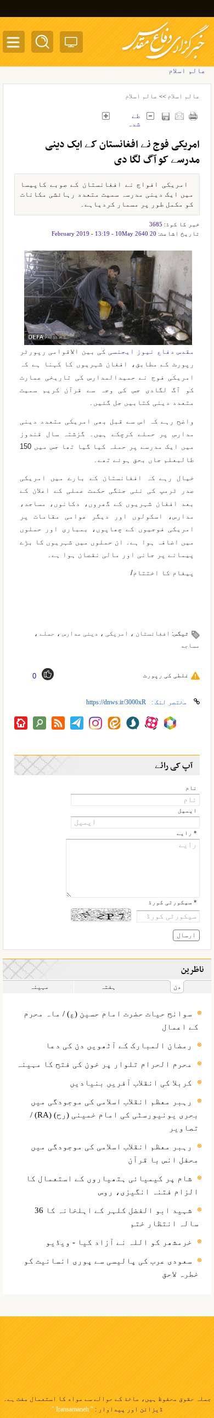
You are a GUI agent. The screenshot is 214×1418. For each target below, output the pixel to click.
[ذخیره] (165, 116)
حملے (47, 633)
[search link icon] (39, 723)
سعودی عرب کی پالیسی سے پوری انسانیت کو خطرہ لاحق (111, 1267)
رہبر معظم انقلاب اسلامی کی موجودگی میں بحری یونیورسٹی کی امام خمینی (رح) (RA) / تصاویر (114, 1114)
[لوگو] (165, 61)
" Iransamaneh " (72, 1409)
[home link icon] (20, 723)
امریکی (116, 633)
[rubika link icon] (170, 723)
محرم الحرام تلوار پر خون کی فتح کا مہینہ (104, 1064)
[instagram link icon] (95, 723)
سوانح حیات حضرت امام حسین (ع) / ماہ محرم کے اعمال (111, 1020)
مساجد (190, 645)
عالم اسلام (183, 96)
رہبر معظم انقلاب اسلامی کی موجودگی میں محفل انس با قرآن (115, 1153)
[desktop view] (71, 44)
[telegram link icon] (76, 723)
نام (191, 788)
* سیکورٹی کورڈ (172, 902)
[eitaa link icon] (114, 723)
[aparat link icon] (151, 723)
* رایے (187, 833)
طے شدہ (133, 117)
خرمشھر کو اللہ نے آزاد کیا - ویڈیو (119, 1242)
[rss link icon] (58, 723)
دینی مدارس (80, 633)
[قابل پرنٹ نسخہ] (193, 116)
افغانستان (153, 633)
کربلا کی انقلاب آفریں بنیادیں (131, 1082)
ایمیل (187, 811)
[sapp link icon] (132, 723)
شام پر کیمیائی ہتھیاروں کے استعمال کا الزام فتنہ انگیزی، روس (112, 1185)
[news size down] (150, 116)
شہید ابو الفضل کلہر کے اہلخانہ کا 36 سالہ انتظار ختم (117, 1217)
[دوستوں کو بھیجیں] (179, 116)
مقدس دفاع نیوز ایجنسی (151, 351)
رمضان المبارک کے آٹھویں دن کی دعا (119, 1045)
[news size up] (105, 116)
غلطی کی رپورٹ (166, 675)
